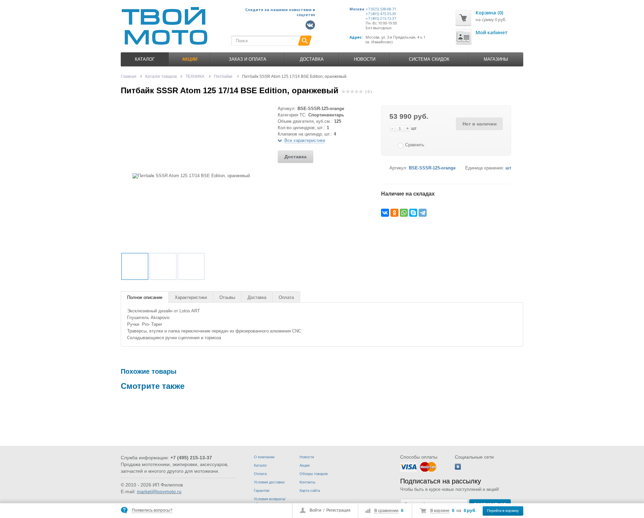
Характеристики (191, 297)
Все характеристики (304, 140)
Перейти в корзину (503, 511)
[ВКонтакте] (385, 213)
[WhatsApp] (404, 213)
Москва (357, 9)
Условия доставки (269, 482)
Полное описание (144, 297)
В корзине (439, 510)
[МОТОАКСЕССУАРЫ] (233, 422)
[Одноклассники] (394, 213)
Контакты (307, 482)
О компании (264, 457)
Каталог (145, 59)
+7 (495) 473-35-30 (381, 13)
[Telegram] (423, 213)
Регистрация (338, 510)
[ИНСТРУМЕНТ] (326, 422)
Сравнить (414, 144)
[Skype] (413, 213)
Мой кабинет (492, 32)
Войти (315, 510)
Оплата (286, 297)
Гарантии (261, 490)
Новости (364, 59)
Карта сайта (310, 490)
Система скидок (429, 59)
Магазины (496, 59)
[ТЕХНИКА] (141, 422)
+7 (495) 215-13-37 (381, 18)
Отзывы (227, 297)
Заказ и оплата (247, 59)
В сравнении (386, 510)
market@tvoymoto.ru (159, 491)
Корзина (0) (489, 12)
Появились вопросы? (152, 510)
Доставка (312, 59)
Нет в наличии (480, 123)
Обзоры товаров (314, 474)
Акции (305, 465)
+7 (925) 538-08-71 (381, 9)
